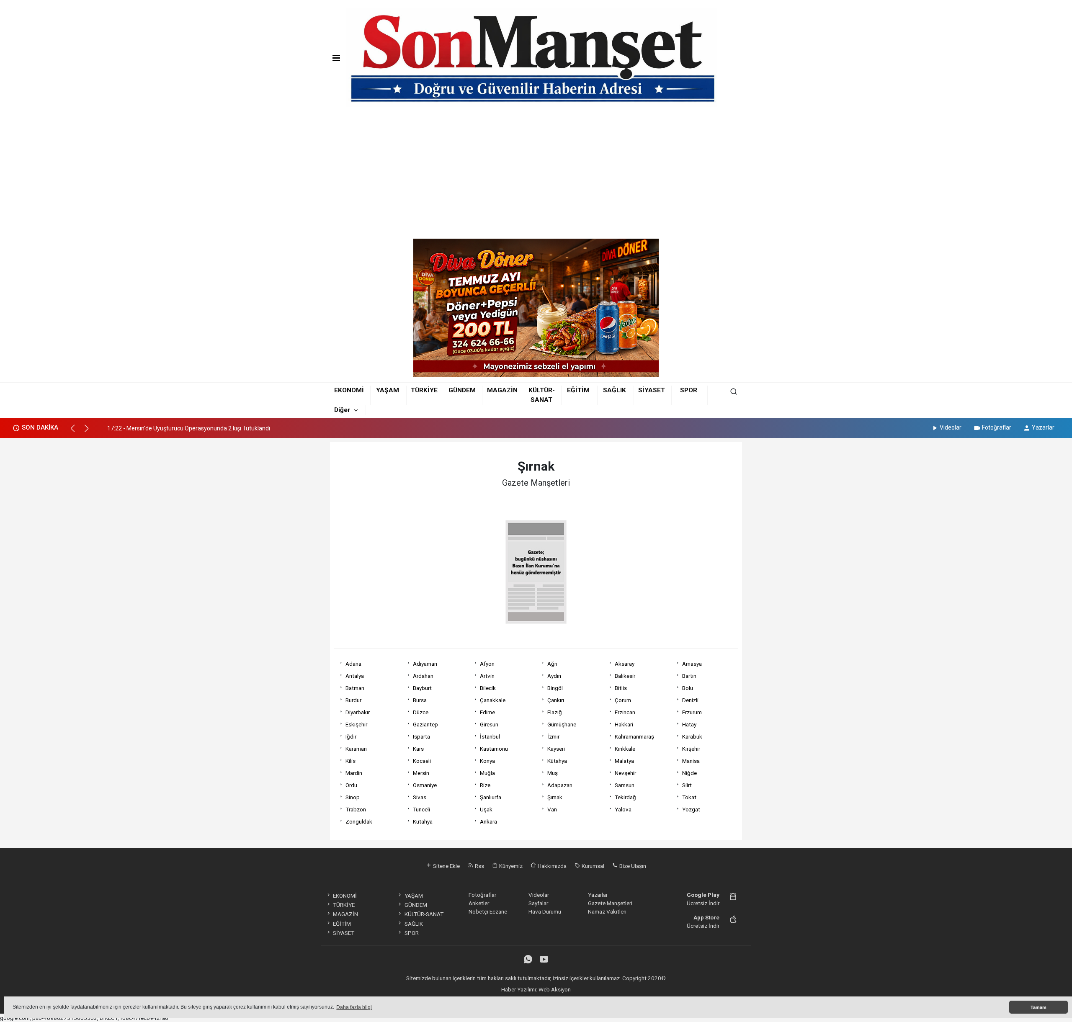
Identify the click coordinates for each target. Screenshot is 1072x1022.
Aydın (554, 675)
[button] (76, 432)
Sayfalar (538, 903)
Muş (552, 773)
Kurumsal (592, 865)
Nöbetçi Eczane (488, 911)
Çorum (623, 700)
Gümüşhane (561, 724)
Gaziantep (425, 724)
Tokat (689, 797)
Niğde (689, 773)
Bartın (689, 675)
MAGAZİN (502, 390)
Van (552, 809)
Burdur (353, 700)
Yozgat (691, 809)
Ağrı (552, 663)
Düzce (420, 712)
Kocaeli (422, 760)
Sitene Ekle (446, 865)
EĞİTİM (578, 390)
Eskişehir (356, 724)
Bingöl (555, 688)
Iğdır (350, 736)
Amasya (692, 663)
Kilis (350, 760)
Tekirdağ (625, 797)
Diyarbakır (357, 712)
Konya (487, 760)
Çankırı (555, 700)
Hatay (689, 724)
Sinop (352, 797)
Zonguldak (358, 821)
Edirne (487, 712)
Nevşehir (625, 773)
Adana (353, 663)
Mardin (353, 773)
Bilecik (488, 688)
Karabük (692, 736)
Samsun (624, 785)
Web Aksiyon (555, 989)
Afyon (487, 663)
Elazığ (554, 712)
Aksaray (624, 663)
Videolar (950, 427)
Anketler (479, 903)
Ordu (351, 785)
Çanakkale (492, 700)
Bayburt (422, 688)
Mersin (421, 773)
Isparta (421, 736)
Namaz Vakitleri (607, 911)
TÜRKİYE (424, 390)
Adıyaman (425, 663)
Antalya (354, 675)
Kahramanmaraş (634, 736)
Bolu (687, 688)
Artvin (487, 675)
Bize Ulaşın (632, 865)
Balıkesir (625, 675)
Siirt (687, 785)
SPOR (688, 390)
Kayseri (556, 748)
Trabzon (355, 809)
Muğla (487, 773)
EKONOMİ (349, 390)
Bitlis (621, 688)
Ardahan (423, 675)
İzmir (553, 736)
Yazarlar (1043, 427)
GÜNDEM (462, 390)
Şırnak (554, 797)
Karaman (356, 748)
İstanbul (490, 736)
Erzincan (625, 712)
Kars (418, 748)
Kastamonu (494, 748)
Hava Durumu (544, 911)
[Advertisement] (536, 175)
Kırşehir (691, 748)
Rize (485, 785)
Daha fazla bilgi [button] (354, 1007)
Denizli (690, 700)
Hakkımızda (551, 865)
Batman (354, 688)
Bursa (420, 700)
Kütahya (557, 760)
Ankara (488, 821)
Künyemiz (510, 865)
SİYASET (651, 390)
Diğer (342, 410)
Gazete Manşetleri (610, 903)
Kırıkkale (625, 748)
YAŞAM (387, 390)
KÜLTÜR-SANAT (424, 914)
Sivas (419, 797)
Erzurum (692, 712)
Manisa (691, 760)
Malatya (624, 760)
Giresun (489, 724)
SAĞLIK (614, 390)
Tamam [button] (1038, 1007)
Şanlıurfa (490, 797)
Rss (479, 865)
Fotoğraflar (996, 427)
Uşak (486, 809)
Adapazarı (559, 785)
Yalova (623, 809)
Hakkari (624, 724)
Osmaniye (425, 785)
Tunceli (421, 809)
